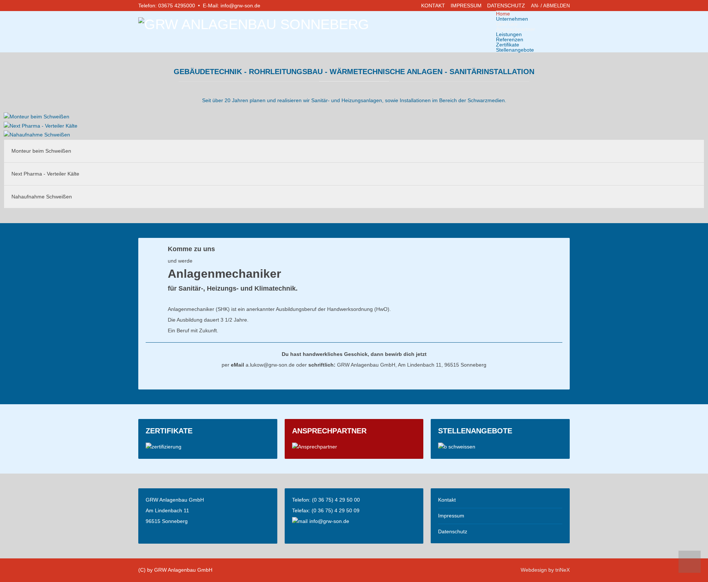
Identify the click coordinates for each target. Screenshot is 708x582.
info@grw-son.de (240, 5)
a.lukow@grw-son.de (270, 365)
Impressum (451, 516)
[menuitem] (503, 14)
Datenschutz (452, 531)
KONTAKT (433, 5)
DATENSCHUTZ (506, 5)
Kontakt (447, 500)
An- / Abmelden (550, 5)
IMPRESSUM (466, 5)
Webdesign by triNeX (545, 570)
